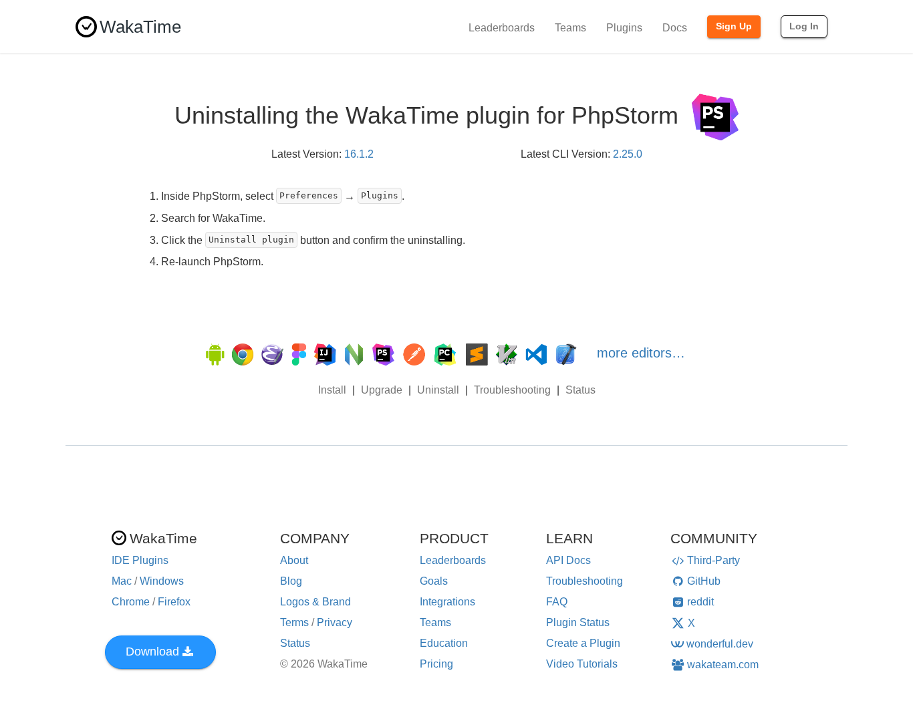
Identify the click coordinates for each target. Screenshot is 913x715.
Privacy (334, 622)
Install (332, 390)
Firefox (174, 601)
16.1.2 (359, 154)
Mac (122, 581)
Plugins (624, 27)
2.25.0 (627, 154)
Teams (570, 27)
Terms (294, 622)
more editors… (641, 352)
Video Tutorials (582, 664)
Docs (674, 27)
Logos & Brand (315, 601)
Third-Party (713, 560)
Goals (434, 581)
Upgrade (381, 390)
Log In (804, 26)
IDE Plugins (140, 560)
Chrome (131, 601)
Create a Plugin (583, 643)
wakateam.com (723, 664)
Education (444, 643)
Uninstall (438, 390)
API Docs (568, 560)
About (294, 560)
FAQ (556, 601)
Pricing (436, 664)
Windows (162, 581)
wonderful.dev (719, 644)
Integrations (447, 601)
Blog (291, 581)
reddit (700, 601)
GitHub (704, 581)
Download (152, 651)
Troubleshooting (512, 390)
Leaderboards (502, 27)
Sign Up (734, 26)
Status (580, 390)
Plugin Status (578, 622)
